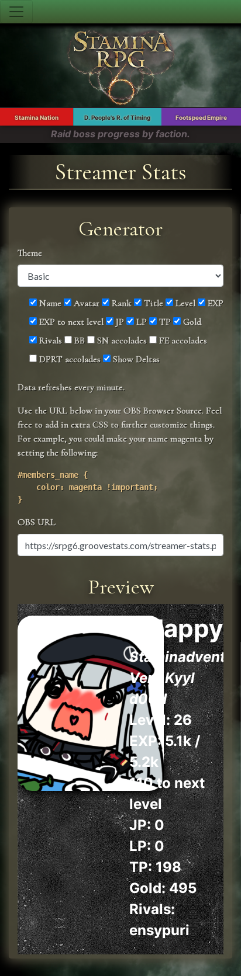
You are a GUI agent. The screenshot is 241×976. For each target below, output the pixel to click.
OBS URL (37, 522)
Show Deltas (135, 359)
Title (152, 303)
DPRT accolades (69, 359)
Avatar (85, 303)
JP (118, 322)
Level (184, 303)
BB (78, 340)
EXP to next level (70, 322)
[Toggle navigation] (16, 11)
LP (140, 322)
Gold (191, 322)
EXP (214, 303)
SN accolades (121, 340)
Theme (30, 253)
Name (49, 303)
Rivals (49, 340)
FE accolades (182, 340)
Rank (120, 303)
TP (164, 322)
